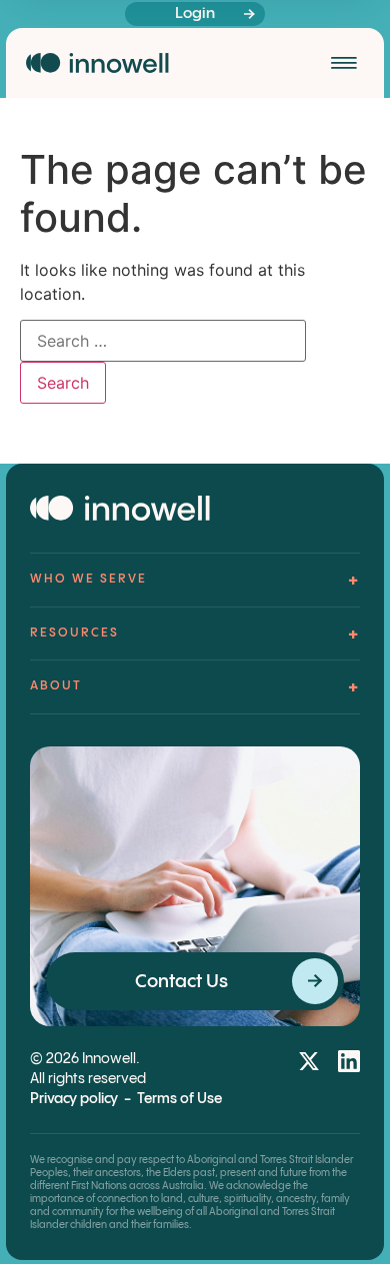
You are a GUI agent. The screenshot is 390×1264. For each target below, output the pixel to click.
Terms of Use (179, 1099)
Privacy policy (74, 1099)
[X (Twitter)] (309, 1061)
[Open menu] (344, 63)
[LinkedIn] (349, 1061)
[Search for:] (163, 341)
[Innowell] (97, 63)
